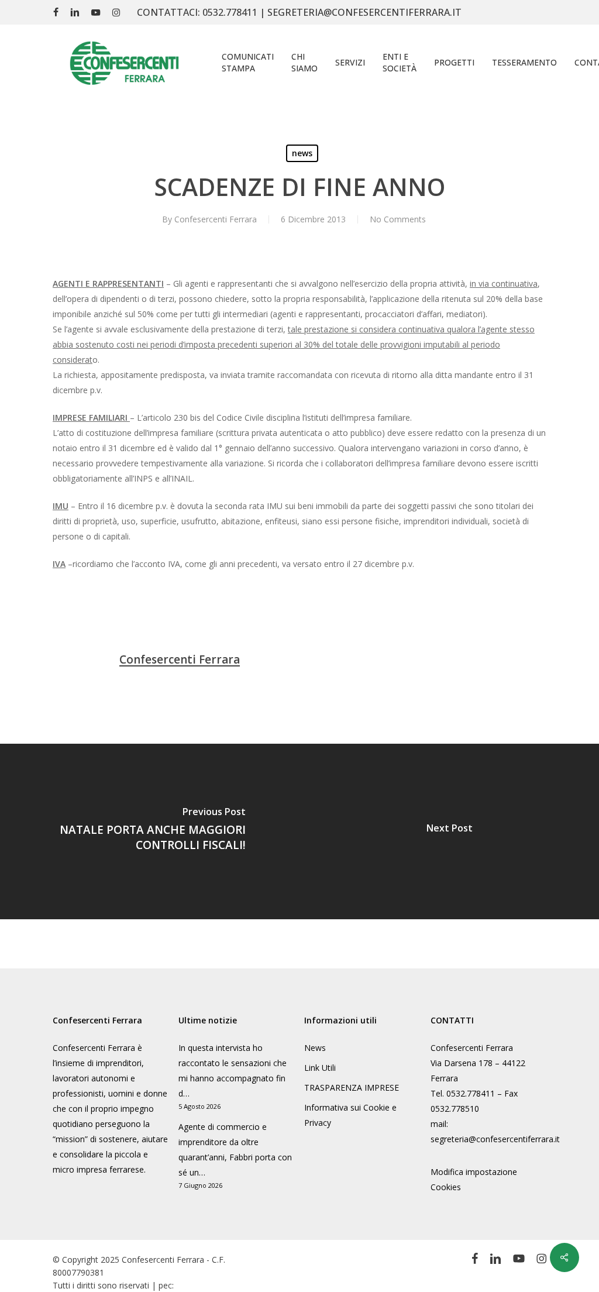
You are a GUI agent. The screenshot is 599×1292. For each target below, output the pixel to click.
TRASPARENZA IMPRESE (351, 1087)
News (315, 1047)
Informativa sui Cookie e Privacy (350, 1115)
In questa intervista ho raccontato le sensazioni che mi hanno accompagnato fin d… (232, 1070)
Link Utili (320, 1067)
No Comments (398, 219)
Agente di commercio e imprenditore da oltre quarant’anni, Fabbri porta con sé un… (235, 1149)
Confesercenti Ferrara (215, 219)
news (302, 153)
